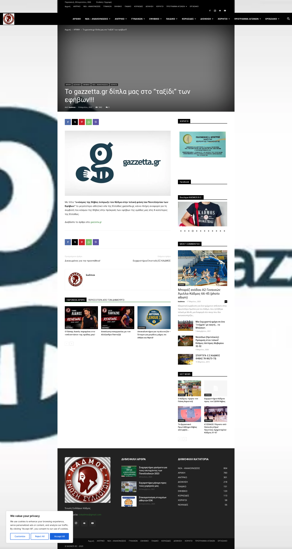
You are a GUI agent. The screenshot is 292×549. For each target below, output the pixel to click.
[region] (39, 527)
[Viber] (96, 122)
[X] (75, 122)
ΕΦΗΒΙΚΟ (118, 6)
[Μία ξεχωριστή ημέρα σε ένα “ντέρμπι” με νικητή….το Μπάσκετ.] (185, 325)
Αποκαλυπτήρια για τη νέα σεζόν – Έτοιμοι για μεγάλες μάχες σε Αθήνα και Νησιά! (154, 334)
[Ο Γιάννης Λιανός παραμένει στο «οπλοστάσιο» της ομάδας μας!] (81, 317)
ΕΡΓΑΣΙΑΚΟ (194, 6)
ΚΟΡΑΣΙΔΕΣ (138, 6)
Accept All (59, 536)
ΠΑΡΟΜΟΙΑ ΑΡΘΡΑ (76, 300)
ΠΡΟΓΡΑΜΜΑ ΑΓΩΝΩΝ (175, 6)
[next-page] (71, 344)
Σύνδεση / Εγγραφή (104, 2)
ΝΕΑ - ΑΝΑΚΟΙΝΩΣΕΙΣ (100, 85)
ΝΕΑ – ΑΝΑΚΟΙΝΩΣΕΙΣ (91, 6)
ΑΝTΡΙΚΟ (76, 6)
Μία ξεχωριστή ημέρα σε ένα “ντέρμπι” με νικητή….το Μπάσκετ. (210, 325)
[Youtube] (225, 11)
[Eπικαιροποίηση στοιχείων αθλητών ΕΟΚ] (129, 501)
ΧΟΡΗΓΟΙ (159, 6)
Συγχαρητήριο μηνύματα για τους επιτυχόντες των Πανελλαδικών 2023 (153, 470)
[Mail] (220, 11)
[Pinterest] (82, 122)
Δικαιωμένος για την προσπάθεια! (82, 260)
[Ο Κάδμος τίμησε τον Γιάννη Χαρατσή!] (189, 388)
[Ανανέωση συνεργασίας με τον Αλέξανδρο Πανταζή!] (117, 317)
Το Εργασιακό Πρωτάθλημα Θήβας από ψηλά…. (187, 427)
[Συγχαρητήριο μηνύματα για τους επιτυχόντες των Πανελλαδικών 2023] (129, 471)
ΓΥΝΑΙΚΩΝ (107, 6)
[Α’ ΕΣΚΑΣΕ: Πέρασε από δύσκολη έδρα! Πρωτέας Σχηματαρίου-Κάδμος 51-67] (215, 414)
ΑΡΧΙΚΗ (77, 29)
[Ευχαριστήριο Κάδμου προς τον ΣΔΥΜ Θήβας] (215, 388)
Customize (20, 536)
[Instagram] (215, 11)
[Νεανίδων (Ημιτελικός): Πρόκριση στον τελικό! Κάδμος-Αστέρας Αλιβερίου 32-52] (185, 341)
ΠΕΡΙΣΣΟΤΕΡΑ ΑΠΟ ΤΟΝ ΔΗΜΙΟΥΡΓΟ (106, 300)
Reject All (39, 536)
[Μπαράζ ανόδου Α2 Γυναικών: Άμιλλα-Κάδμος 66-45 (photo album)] (202, 268)
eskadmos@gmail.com (90, 514)
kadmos (72, 107)
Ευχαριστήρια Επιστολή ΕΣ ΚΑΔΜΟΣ (152, 260)
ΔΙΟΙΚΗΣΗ (149, 6)
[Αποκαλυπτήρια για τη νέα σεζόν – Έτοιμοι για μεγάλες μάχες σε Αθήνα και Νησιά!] (154, 317)
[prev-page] (67, 344)
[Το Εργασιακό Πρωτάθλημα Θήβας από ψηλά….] (189, 414)
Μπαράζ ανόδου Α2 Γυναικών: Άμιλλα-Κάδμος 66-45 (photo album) (199, 293)
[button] (288, 19)
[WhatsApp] (89, 122)
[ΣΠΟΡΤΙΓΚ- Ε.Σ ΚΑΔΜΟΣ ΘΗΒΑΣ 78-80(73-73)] (185, 359)
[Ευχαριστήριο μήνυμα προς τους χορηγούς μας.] (129, 486)
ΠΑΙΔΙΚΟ (128, 6)
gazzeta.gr (96, 222)
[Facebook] (210, 11)
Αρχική (67, 6)
